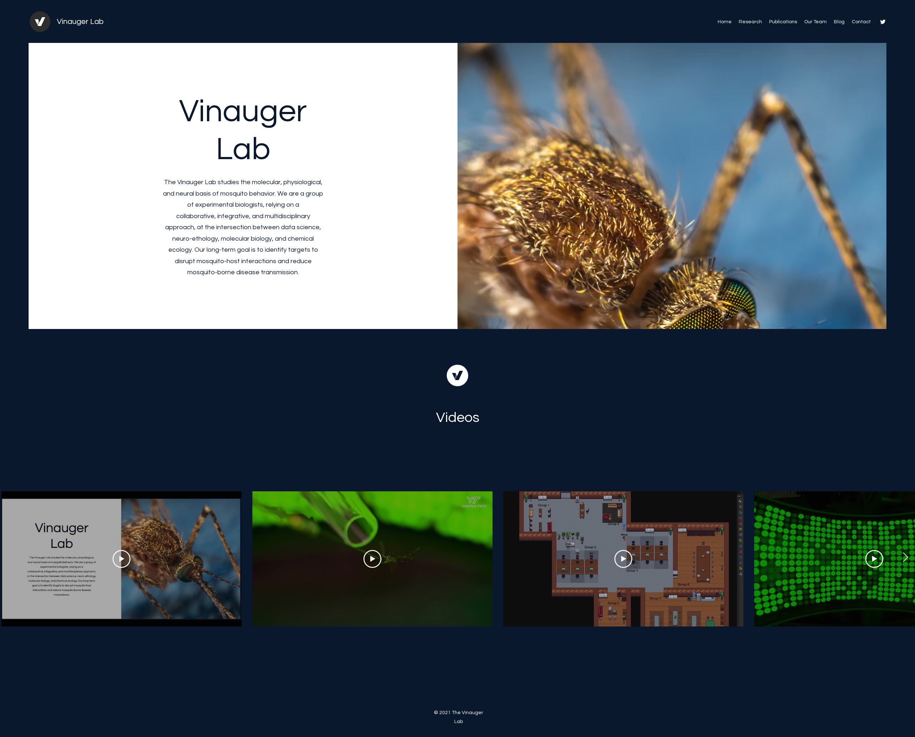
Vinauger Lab (80, 22)
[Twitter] (882, 21)
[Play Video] (121, 559)
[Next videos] (905, 557)
